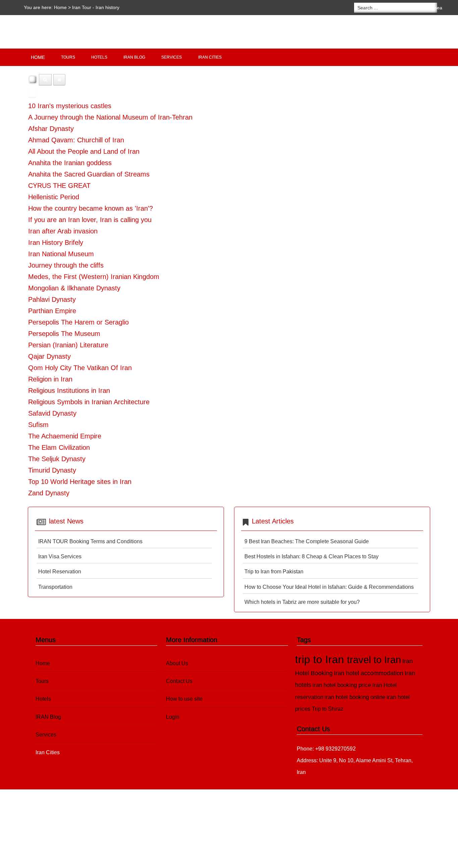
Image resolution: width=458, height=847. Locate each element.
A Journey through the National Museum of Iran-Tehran (110, 117)
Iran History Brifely (55, 242)
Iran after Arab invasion (63, 231)
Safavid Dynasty (52, 413)
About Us (177, 663)
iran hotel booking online (355, 697)
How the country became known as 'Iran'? (90, 208)
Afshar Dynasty (51, 128)
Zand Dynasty (48, 493)
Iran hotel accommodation (368, 673)
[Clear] (59, 79)
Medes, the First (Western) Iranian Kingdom (93, 276)
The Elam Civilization (59, 447)
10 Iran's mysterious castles (69, 106)
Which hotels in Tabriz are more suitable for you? (302, 602)
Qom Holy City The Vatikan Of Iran (80, 367)
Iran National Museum (61, 254)
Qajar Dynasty (49, 356)
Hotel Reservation (59, 571)
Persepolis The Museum (64, 333)
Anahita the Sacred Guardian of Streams (89, 174)
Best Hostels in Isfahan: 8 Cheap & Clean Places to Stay (311, 556)
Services (171, 57)
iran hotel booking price (341, 685)
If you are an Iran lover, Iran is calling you (90, 219)
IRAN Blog (134, 57)
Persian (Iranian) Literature (68, 345)
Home (60, 7)
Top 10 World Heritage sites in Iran (79, 481)
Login (172, 717)
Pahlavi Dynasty (52, 299)
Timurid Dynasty (52, 470)
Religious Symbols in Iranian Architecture (89, 402)
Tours (68, 57)
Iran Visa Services (59, 556)
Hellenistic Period (53, 197)
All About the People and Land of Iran (83, 151)
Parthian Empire (52, 310)
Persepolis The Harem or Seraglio (78, 322)
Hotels (99, 57)
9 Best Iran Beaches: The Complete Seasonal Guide (306, 541)
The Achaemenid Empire (64, 436)
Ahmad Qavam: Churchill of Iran (76, 140)
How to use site (184, 699)
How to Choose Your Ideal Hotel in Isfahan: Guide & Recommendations (329, 587)
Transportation (55, 587)
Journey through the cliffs (66, 265)
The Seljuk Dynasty (56, 459)
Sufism (38, 424)
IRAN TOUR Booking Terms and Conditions (90, 541)
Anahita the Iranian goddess (70, 162)
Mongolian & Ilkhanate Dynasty (74, 288)
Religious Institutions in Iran (69, 390)
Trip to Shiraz (327, 709)
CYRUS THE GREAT (59, 185)
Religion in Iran (50, 379)
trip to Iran (321, 659)
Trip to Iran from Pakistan (273, 571)
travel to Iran (374, 659)
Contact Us (179, 681)
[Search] (45, 79)
